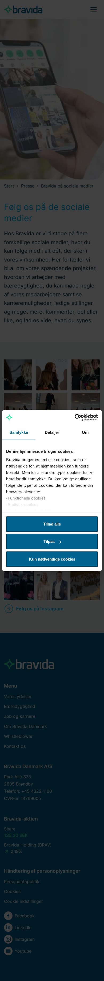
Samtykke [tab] (19, 432)
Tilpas (49, 541)
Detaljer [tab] (52, 432)
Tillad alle (52, 524)
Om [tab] (85, 432)
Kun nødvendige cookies (52, 559)
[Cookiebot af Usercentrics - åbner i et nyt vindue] (75, 417)
